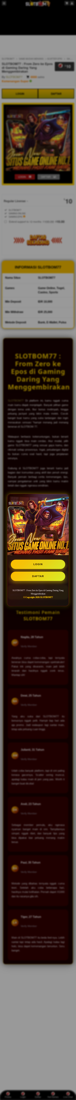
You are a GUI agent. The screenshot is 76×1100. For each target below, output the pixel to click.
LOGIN (38, 564)
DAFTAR (38, 576)
